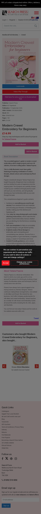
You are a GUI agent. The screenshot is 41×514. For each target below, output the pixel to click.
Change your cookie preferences (24, 263)
